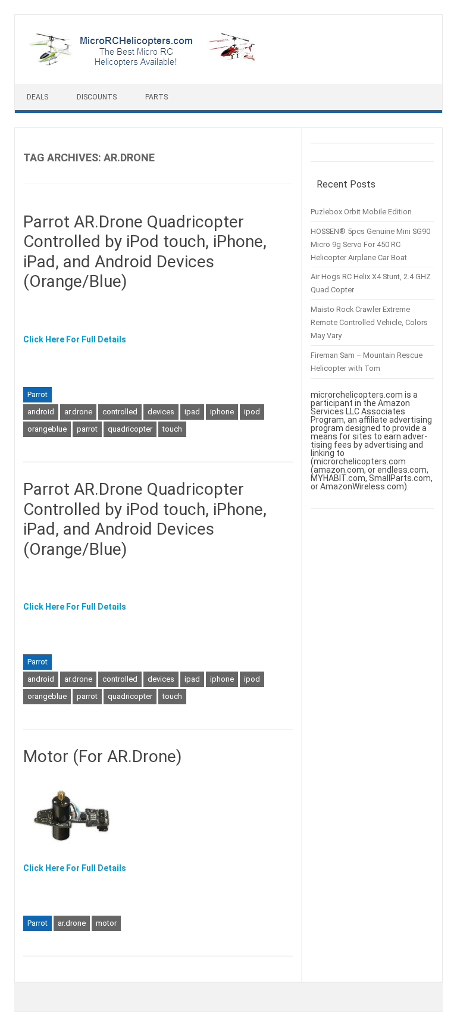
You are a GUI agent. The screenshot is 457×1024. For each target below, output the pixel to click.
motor (106, 923)
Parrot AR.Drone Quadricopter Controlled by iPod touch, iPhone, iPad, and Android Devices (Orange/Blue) (145, 252)
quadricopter (130, 428)
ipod (252, 411)
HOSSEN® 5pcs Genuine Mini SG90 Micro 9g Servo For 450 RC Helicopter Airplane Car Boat (370, 244)
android (40, 411)
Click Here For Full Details (74, 339)
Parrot (37, 394)
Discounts (97, 97)
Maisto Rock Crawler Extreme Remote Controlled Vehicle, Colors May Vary (369, 322)
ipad (192, 411)
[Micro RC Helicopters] (143, 63)
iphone (222, 411)
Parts (156, 97)
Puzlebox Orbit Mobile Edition (361, 211)
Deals (37, 97)
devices (161, 411)
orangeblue (47, 428)
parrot (87, 428)
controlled (119, 411)
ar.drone (78, 411)
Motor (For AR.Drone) (102, 756)
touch (172, 428)
